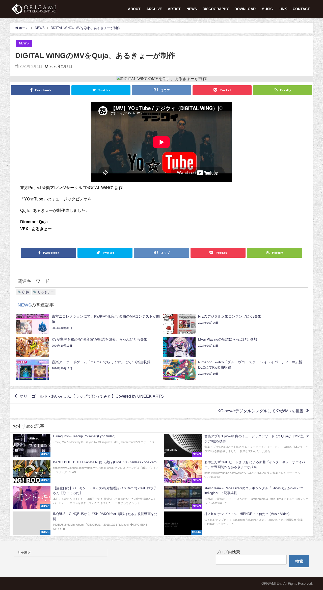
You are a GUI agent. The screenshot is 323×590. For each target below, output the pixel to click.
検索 (299, 561)
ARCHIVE (154, 9)
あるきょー (45, 292)
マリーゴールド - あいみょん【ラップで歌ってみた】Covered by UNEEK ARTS (91, 396)
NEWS (191, 9)
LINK (283, 9)
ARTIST (174, 9)
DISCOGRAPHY (216, 9)
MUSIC (267, 9)
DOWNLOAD (245, 9)
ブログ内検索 (228, 552)
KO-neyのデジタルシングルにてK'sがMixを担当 (261, 411)
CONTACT (301, 9)
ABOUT (134, 9)
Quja (25, 292)
